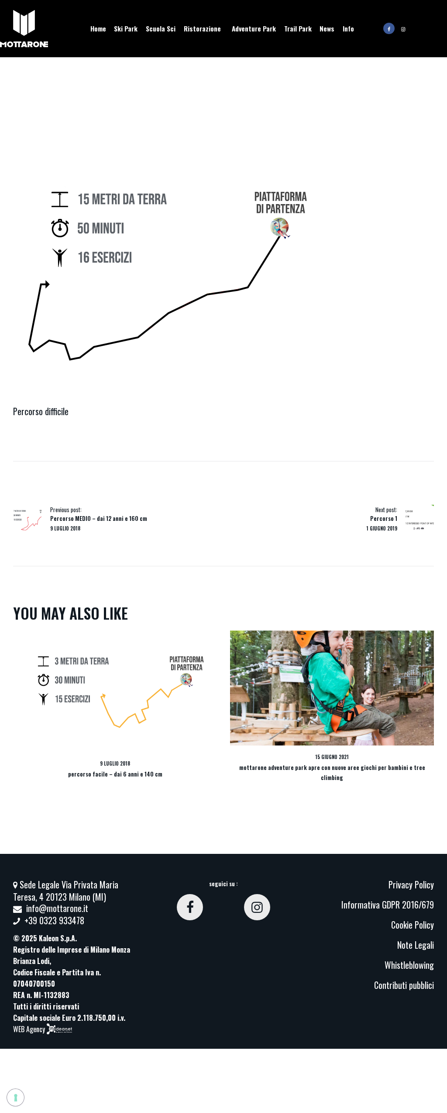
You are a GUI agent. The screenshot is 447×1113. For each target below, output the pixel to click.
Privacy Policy (411, 884)
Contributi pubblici (404, 985)
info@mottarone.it (57, 908)
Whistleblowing (409, 964)
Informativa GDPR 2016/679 (387, 904)
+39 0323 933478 (54, 920)
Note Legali (415, 944)
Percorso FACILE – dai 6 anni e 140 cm (115, 774)
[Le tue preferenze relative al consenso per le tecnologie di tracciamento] (15, 1097)
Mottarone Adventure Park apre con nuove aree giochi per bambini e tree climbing (332, 772)
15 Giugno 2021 (332, 756)
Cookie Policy (412, 924)
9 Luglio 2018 (115, 763)
